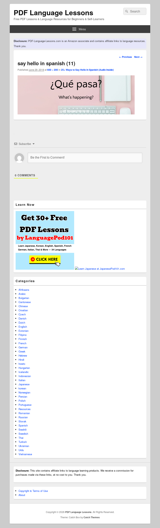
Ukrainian (24, 446)
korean (22, 388)
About (22, 495)
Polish (22, 400)
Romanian (24, 413)
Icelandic (24, 372)
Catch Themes (92, 517)
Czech (22, 314)
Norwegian (24, 392)
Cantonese (25, 302)
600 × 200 (52, 69)
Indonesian (25, 376)
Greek (22, 351)
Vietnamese (25, 454)
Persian (23, 396)
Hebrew (23, 355)
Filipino (23, 335)
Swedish (23, 433)
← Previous (125, 57)
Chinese (23, 306)
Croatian (23, 310)
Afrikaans (24, 290)
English (23, 326)
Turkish (23, 442)
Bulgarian (24, 298)
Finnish (23, 339)
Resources (25, 409)
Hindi (21, 359)
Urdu (21, 450)
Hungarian (24, 368)
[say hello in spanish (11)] (76, 113)
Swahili (23, 429)
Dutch (22, 322)
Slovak (22, 421)
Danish (22, 318)
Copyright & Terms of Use (33, 491)
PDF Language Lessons (53, 12)
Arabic (22, 294)
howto (22, 364)
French (22, 343)
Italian (22, 380)
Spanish (23, 425)
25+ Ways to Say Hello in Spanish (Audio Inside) (87, 69)
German (23, 347)
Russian (23, 417)
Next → (138, 57)
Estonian (23, 331)
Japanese (24, 384)
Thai (21, 438)
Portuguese (25, 405)
